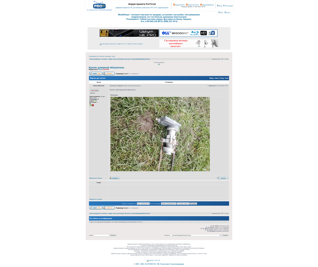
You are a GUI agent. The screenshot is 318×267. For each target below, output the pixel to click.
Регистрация (229, 6)
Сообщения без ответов (96, 56)
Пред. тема (213, 78)
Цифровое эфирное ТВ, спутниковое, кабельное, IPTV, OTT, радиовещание (142, 8)
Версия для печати (97, 78)
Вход (220, 6)
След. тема (224, 78)
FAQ (221, 12)
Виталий (106, 69)
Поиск (228, 12)
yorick (100, 69)
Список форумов (94, 59)
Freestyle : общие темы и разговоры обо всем (115, 59)
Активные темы (110, 56)
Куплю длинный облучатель (106, 67)
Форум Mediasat (208, 5)
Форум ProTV (180, 5)
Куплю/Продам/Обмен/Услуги (141, 59)
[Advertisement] (155, 191)
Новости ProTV (193, 5)
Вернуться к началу (95, 178)
